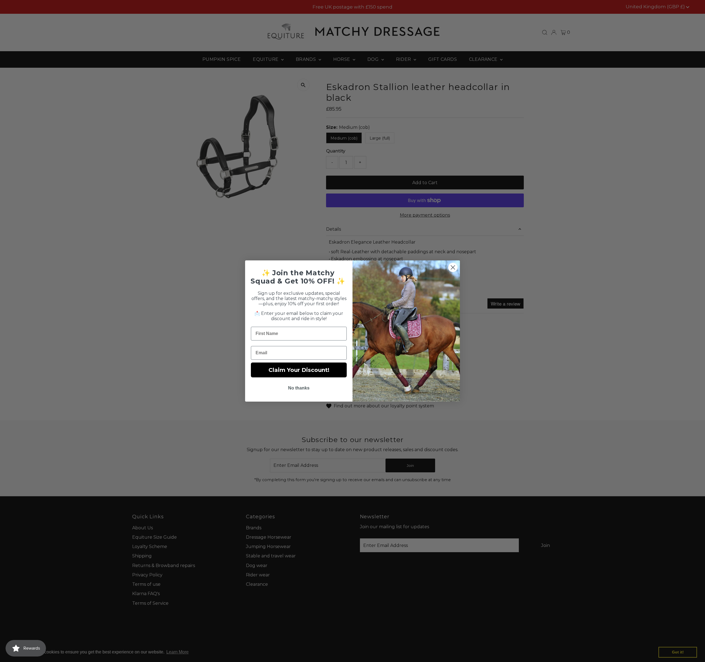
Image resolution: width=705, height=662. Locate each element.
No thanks (299, 388)
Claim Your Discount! (299, 370)
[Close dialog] (453, 267)
